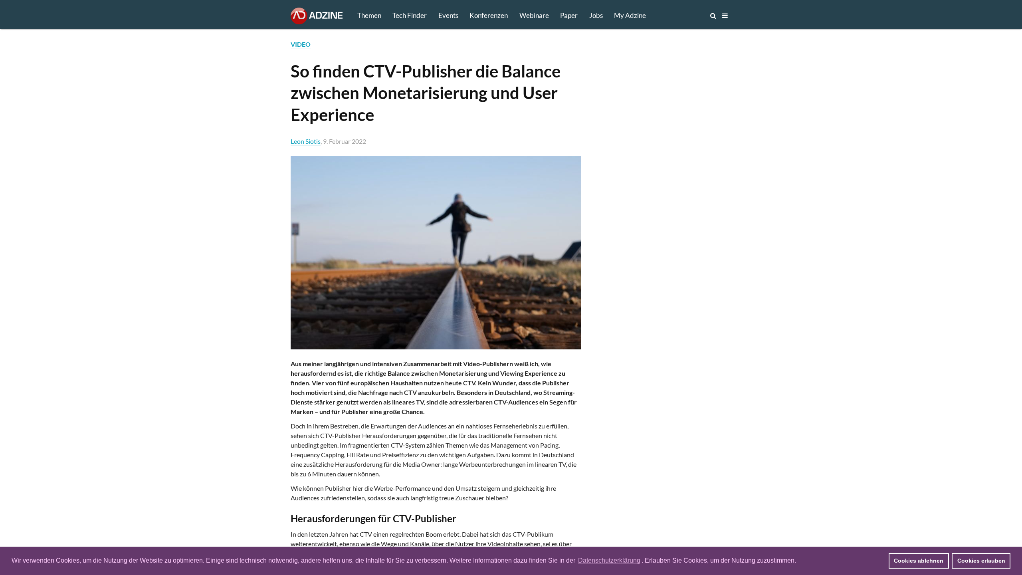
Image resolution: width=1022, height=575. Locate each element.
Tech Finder (409, 15)
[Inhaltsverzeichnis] (725, 15)
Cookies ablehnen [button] (918, 560)
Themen (369, 15)
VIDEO (301, 44)
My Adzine (630, 15)
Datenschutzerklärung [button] (609, 560)
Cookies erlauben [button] (981, 560)
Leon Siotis (306, 141)
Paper (569, 15)
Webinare (534, 15)
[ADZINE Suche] (686, 15)
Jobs (596, 15)
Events (448, 15)
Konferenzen (488, 15)
